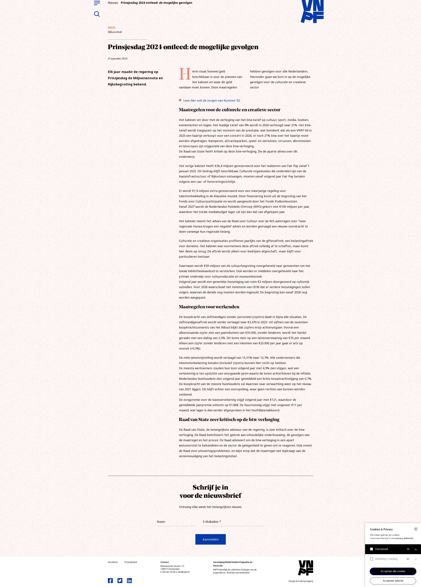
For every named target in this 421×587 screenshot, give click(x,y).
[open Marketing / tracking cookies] (415, 559)
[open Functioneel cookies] (415, 549)
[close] (416, 529)
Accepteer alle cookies (393, 571)
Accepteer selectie (393, 581)
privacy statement (404, 538)
